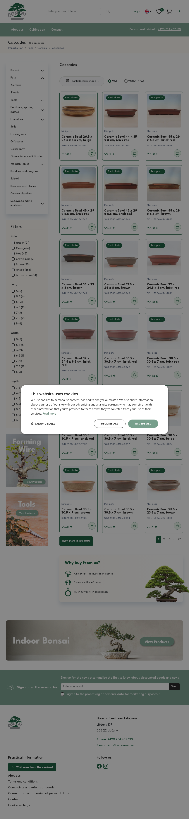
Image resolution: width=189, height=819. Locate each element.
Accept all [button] (143, 423)
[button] (43, 424)
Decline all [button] (109, 423)
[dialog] (94, 409)
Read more (49, 413)
